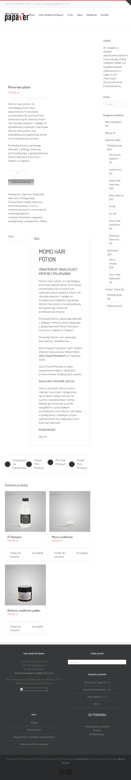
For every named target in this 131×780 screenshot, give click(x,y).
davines (37, 202)
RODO (97, 730)
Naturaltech (116, 195)
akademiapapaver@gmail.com (51, 3)
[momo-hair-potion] (25, 56)
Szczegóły (37, 552)
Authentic (115, 169)
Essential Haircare (94, 689)
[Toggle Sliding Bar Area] (128, 3)
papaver (37, 217)
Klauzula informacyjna (34, 744)
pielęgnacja (15, 221)
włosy (43, 221)
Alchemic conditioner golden (23, 610)
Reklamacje (97, 734)
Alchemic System (95, 682)
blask (27, 202)
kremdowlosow (18, 205)
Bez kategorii (113, 121)
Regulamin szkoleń (97, 726)
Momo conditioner (62, 537)
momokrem (38, 209)
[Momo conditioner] (69, 511)
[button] (121, 14)
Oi (110, 206)
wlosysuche (31, 221)
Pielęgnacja (27, 198)
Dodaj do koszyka (21, 182)
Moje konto (34, 729)
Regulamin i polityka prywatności (34, 737)
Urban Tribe (112, 289)
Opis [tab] (11, 236)
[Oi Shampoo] (25, 511)
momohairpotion (19, 209)
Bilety (108, 132)
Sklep (34, 722)
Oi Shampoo (14, 537)
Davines (27, 194)
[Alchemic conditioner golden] (25, 585)
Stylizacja (112, 250)
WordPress (82, 759)
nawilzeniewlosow (19, 217)
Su (110, 213)
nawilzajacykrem (18, 213)
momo (33, 205)
